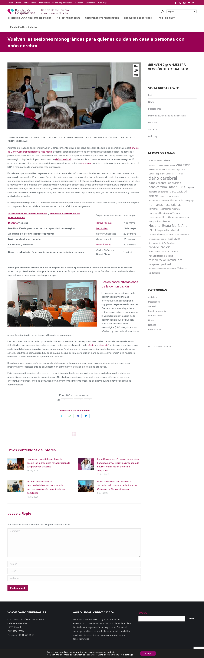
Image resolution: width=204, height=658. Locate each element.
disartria (103, 345)
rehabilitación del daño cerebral (163, 251)
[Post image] (15, 464)
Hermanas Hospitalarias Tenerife (164, 213)
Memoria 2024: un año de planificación (167, 115)
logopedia (163, 230)
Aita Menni (183, 165)
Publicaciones (154, 108)
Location (152, 122)
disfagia (153, 196)
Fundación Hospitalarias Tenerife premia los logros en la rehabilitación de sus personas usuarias (48, 462)
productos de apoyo (157, 239)
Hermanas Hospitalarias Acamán (164, 208)
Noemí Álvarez (103, 244)
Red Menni (174, 238)
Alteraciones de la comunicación (27, 213)
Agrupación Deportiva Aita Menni (162, 165)
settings (129, 654)
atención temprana (157, 169)
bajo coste (181, 169)
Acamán (152, 160)
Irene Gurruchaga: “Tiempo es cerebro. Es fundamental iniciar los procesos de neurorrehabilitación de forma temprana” (118, 464)
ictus (152, 230)
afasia (91, 345)
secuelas (86, 163)
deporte (190, 187)
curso (180, 174)
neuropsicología (158, 234)
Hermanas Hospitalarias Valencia (169, 217)
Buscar (191, 619)
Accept (148, 653)
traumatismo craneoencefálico (162, 268)
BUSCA (142, 612)
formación (78, 400)
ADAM (159, 160)
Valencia (182, 268)
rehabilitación (159, 247)
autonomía (170, 169)
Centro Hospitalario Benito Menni (163, 174)
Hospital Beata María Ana (168, 226)
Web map (152, 136)
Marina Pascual (104, 222)
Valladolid (154, 272)
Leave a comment (81, 395)
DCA (182, 187)
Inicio (150, 95)
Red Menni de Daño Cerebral (162, 243)
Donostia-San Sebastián (170, 196)
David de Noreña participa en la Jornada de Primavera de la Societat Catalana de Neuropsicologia (117, 485)
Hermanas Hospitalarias (165, 205)
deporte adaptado (158, 191)
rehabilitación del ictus (161, 255)
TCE (180, 260)
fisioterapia (176, 200)
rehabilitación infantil (163, 260)
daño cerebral (63, 159)
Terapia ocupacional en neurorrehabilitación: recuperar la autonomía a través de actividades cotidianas (46, 487)
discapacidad (178, 191)
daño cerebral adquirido (165, 183)
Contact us (153, 129)
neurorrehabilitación (179, 234)
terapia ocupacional (160, 264)
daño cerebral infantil (163, 187)
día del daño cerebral (159, 200)
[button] (182, 11)
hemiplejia (189, 200)
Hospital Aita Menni (159, 221)
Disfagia (13, 222)
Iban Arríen (102, 228)
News (151, 101)
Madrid (175, 230)
